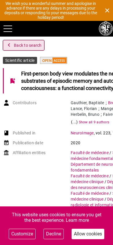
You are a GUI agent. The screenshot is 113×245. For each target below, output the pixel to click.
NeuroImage (82, 133)
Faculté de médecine (90, 152)
